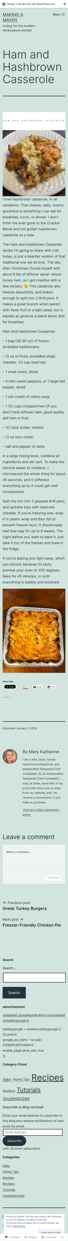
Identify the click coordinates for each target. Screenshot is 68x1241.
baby (7, 1079)
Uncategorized (16, 1098)
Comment (53, 877)
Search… (9, 968)
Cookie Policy (18, 1226)
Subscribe (14, 1141)
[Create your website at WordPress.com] (34, 4)
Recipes (47, 1077)
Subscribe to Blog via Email (23, 1107)
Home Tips (21, 1079)
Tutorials (29, 1089)
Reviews (9, 1091)
